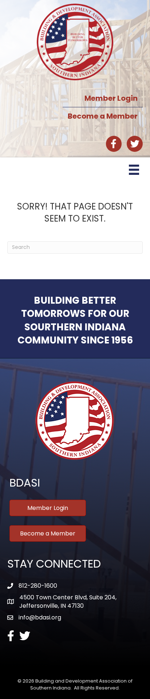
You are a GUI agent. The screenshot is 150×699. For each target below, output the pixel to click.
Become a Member (103, 116)
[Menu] (134, 169)
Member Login (111, 98)
